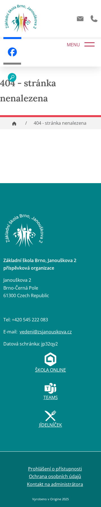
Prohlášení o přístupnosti (55, 469)
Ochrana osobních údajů (55, 476)
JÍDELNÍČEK (50, 425)
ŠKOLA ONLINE (50, 370)
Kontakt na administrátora (55, 484)
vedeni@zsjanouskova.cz (46, 332)
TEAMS (50, 397)
